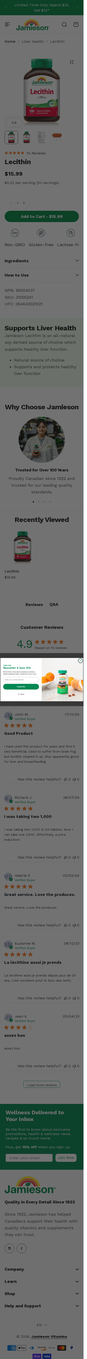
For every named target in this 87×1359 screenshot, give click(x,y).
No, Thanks (21, 694)
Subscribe (21, 686)
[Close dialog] (80, 660)
